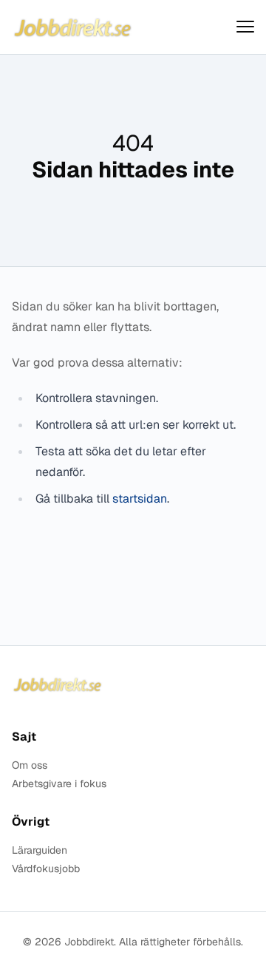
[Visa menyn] (245, 27)
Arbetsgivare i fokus (59, 784)
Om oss (29, 765)
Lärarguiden (39, 850)
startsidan (139, 498)
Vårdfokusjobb (46, 869)
